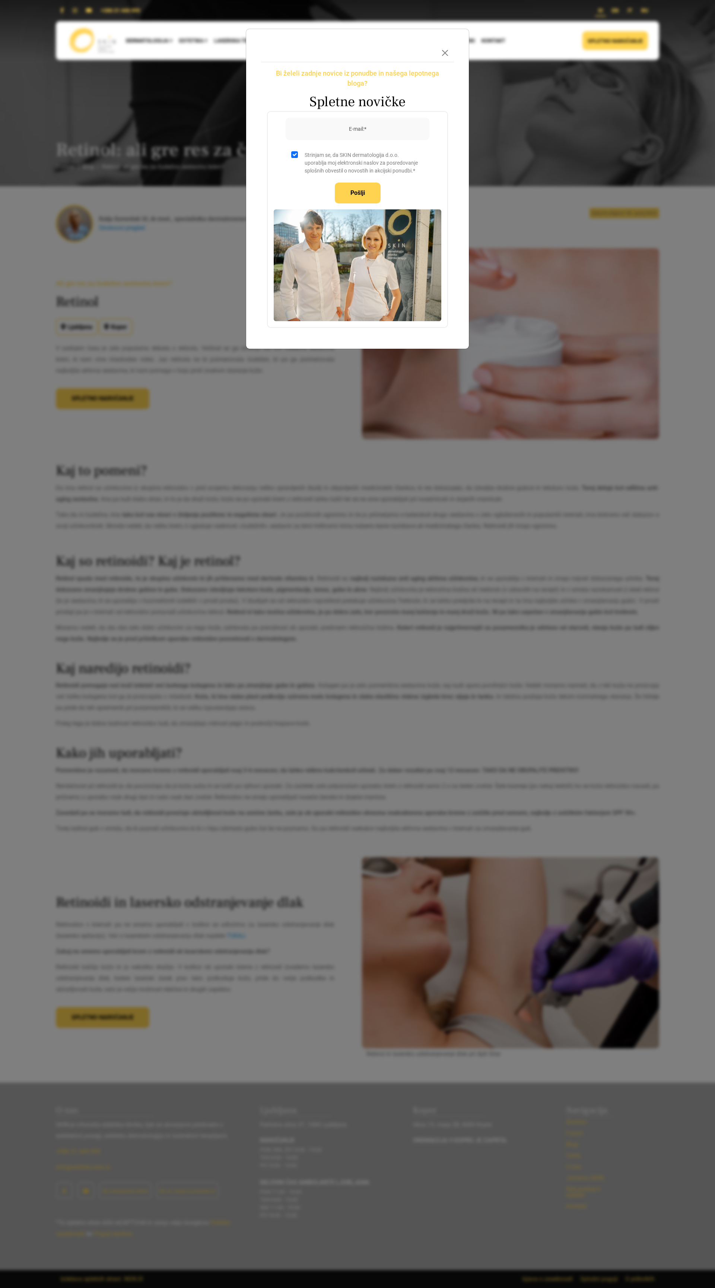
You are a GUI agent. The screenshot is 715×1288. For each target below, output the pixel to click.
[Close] (445, 53)
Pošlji (357, 192)
